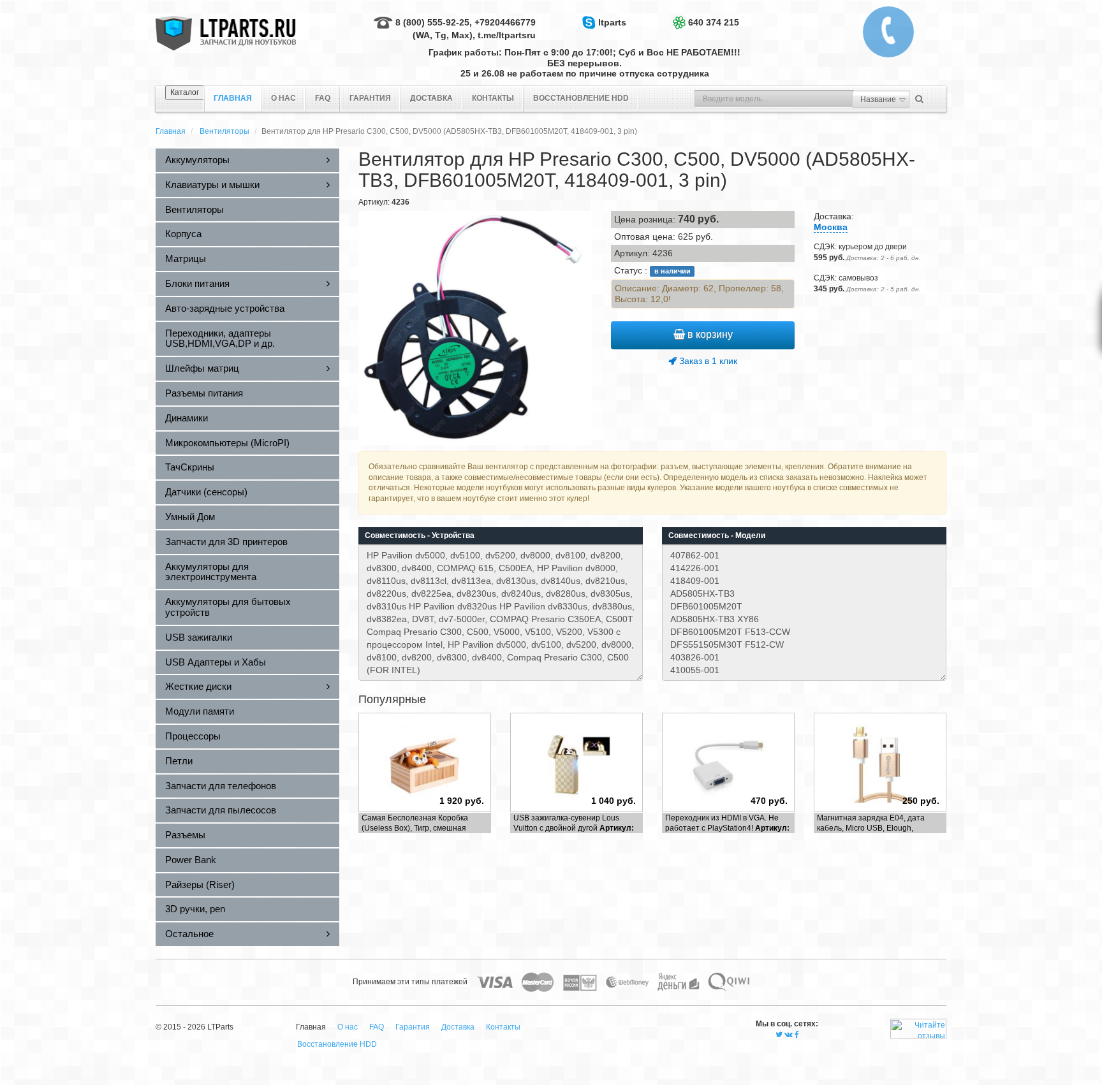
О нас (283, 98)
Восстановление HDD (581, 98)
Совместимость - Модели (716, 535)
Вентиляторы (224, 131)
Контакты (493, 98)
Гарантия (370, 98)
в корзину (709, 334)
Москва (831, 227)
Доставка (431, 98)
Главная (171, 131)
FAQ (322, 98)
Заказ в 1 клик (707, 361)
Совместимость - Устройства (419, 535)
